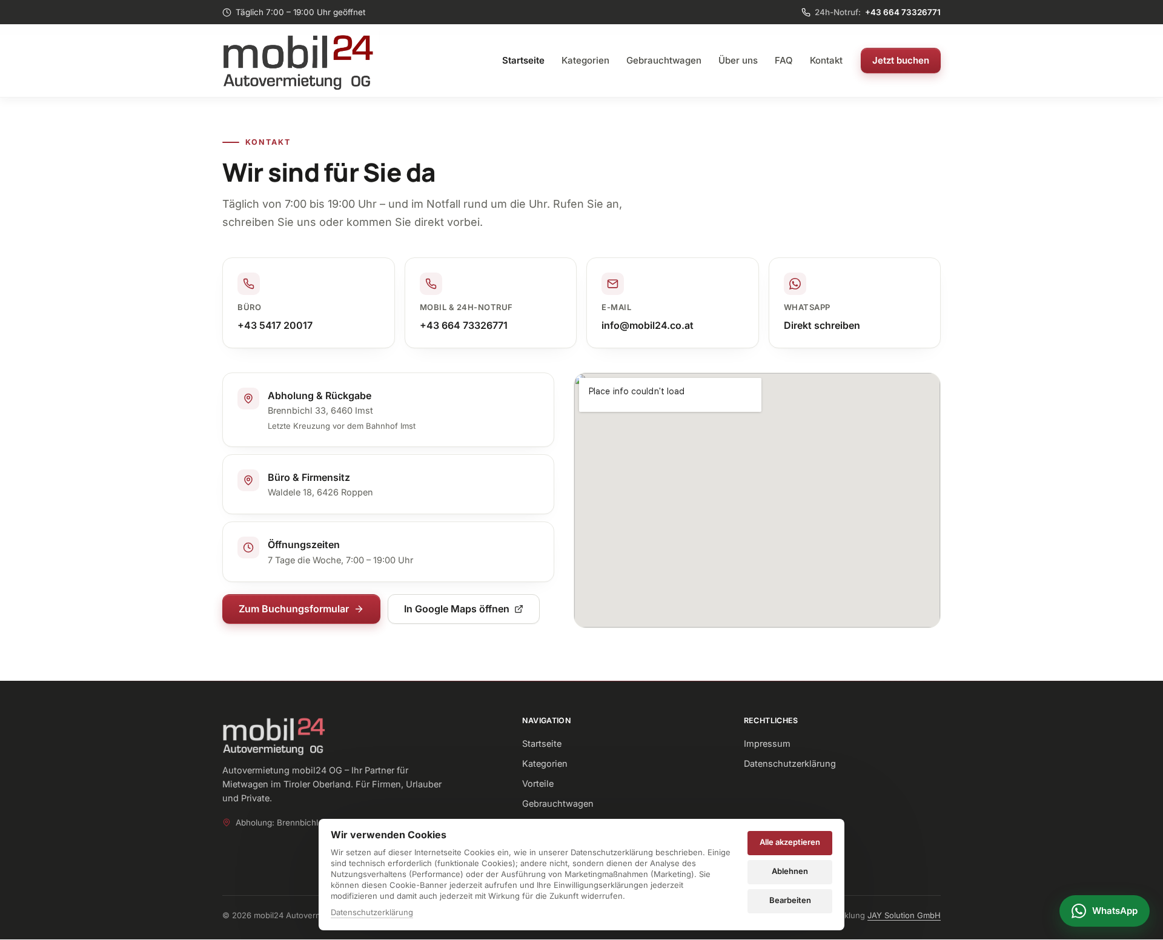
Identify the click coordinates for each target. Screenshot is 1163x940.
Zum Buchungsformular (294, 609)
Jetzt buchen (900, 60)
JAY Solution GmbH (904, 915)
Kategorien (585, 60)
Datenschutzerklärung (790, 763)
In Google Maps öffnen (456, 609)
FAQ (784, 60)
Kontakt (826, 60)
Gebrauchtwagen (663, 60)
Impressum (767, 743)
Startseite (523, 60)
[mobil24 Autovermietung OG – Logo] (301, 60)
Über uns (738, 60)
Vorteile (538, 783)
